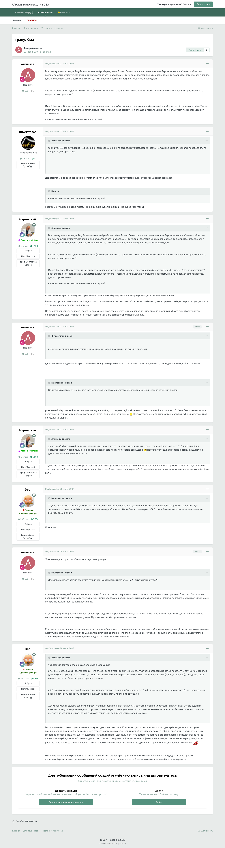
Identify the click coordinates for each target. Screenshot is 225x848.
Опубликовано (59, 63)
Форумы (17, 20)
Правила (32, 20)
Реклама (65, 12)
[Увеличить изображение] (131, 414)
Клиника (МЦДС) (24, 12)
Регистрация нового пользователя (66, 802)
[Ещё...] (207, 63)
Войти (159, 802)
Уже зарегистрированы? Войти (173, 4)
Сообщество (45, 12)
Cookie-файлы (117, 839)
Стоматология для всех (30, 4)
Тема (103, 839)
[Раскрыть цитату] (49, 140)
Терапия (46, 51)
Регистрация (203, 4)
